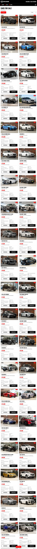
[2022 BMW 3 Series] (9, 180)
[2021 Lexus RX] (9, 261)
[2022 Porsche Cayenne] (9, 74)
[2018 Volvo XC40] (9, 234)
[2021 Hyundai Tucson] (9, 154)
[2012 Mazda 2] (9, 314)
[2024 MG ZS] (9, 501)
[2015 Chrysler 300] (9, 47)
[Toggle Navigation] (35, 4)
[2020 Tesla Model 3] (9, 421)
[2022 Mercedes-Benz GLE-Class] (9, 448)
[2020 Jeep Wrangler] (9, 528)
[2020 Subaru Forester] (27, 287)
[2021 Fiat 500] (27, 394)
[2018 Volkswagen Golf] (9, 474)
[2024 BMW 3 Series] (27, 314)
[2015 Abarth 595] (27, 261)
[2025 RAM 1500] (9, 20)
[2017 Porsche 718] (9, 100)
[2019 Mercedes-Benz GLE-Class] (9, 207)
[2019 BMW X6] (27, 501)
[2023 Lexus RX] (27, 448)
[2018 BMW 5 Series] (27, 154)
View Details (5, 38)
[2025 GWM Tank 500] (27, 341)
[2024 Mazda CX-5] (27, 421)
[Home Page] (5, 1)
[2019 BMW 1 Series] (27, 207)
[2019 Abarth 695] (27, 367)
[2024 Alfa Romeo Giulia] (9, 127)
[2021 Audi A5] (27, 234)
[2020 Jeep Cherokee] (9, 287)
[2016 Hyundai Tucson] (27, 528)
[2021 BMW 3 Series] (27, 180)
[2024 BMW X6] (9, 367)
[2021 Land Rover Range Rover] (27, 100)
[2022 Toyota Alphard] (27, 74)
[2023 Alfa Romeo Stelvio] (27, 47)
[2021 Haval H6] (27, 474)
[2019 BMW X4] (27, 127)
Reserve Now (14, 38)
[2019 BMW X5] (9, 341)
